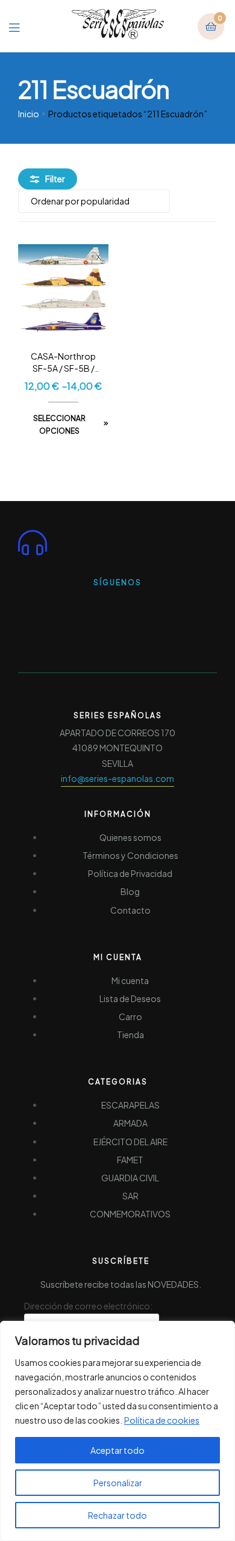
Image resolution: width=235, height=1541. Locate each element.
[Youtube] (139, 607)
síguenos (117, 582)
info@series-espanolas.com (117, 778)
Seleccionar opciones (59, 425)
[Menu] (23, 26)
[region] (117, 1431)
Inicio (28, 113)
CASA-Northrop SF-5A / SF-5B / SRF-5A (63, 363)
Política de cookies (161, 1420)
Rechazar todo (117, 1515)
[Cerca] (222, 1331)
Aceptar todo (117, 1450)
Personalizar (117, 1482)
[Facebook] (96, 607)
